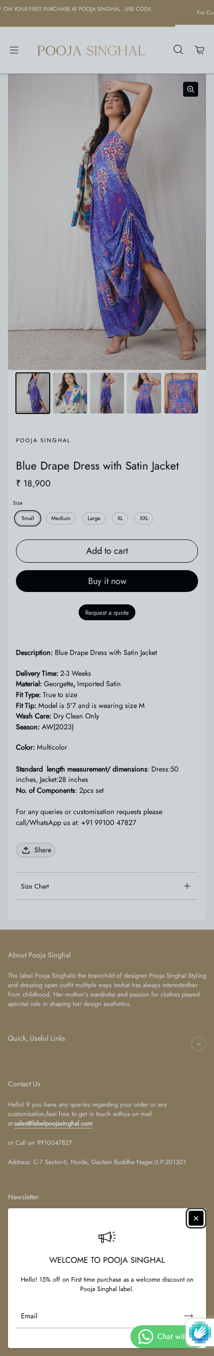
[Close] (196, 1218)
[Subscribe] (188, 1315)
